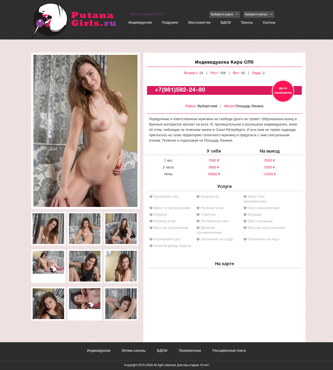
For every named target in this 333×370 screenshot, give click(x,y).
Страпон (160, 214)
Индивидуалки (140, 22)
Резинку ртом (165, 221)
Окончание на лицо (263, 239)
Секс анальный (260, 221)
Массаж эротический (171, 228)
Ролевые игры (212, 208)
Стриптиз (208, 214)
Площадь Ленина (249, 106)
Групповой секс (166, 196)
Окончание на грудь (217, 239)
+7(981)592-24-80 (180, 90)
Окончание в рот (167, 239)
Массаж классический (266, 228)
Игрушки (255, 214)
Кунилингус (210, 196)
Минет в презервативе (172, 208)
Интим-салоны (134, 350)
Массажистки (199, 22)
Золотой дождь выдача (172, 246)
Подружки (170, 22)
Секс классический (263, 208)
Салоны (269, 22)
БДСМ (226, 22)
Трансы (247, 22)
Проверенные (190, 350)
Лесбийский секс (215, 221)
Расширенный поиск (229, 350)
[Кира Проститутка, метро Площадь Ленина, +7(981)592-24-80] (85, 130)
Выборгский (207, 106)
